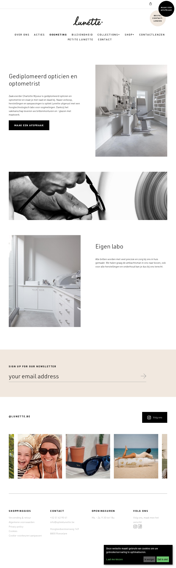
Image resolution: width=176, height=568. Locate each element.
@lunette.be (19, 416)
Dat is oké (162, 559)
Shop (129, 34)
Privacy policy (16, 526)
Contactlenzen (152, 34)
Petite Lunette (80, 39)
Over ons (22, 34)
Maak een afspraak (166, 8)
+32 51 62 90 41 (58, 517)
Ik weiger (149, 559)
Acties (39, 34)
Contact (105, 39)
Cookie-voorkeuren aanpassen (25, 535)
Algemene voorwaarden (22, 522)
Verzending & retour (20, 517)
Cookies (13, 531)
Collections (107, 34)
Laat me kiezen (114, 559)
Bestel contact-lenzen (157, 18)
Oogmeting (58, 34)
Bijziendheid (82, 34)
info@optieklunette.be (62, 522)
